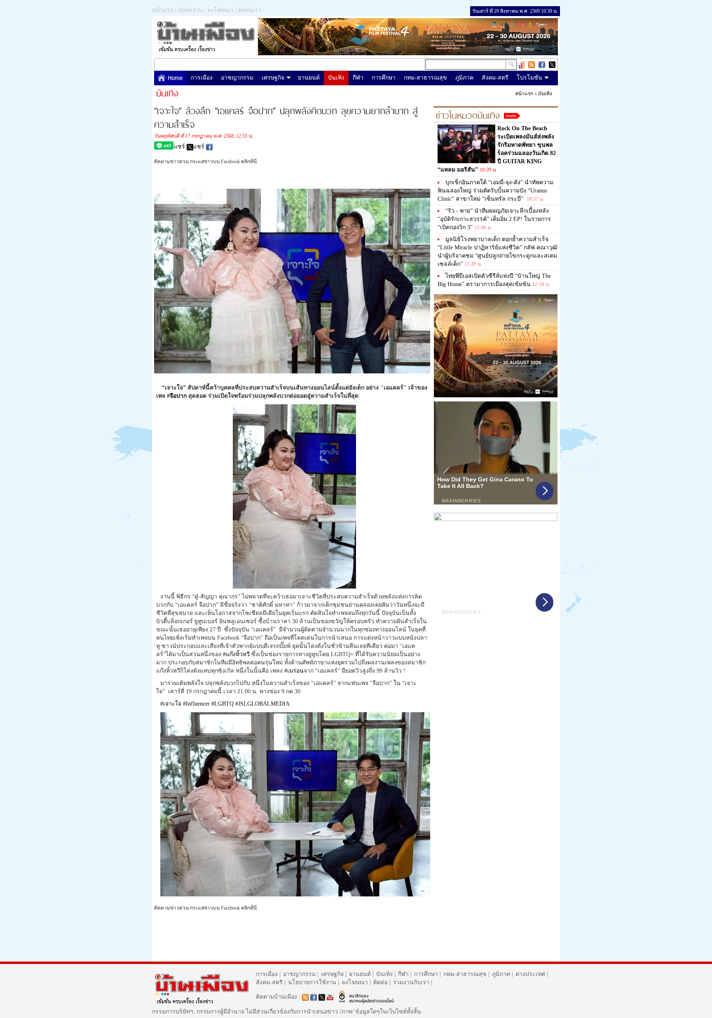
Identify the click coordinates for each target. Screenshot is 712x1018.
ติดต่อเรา (249, 10)
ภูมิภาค (464, 78)
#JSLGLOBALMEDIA (262, 704)
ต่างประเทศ (530, 974)
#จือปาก (177, 396)
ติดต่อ (380, 982)
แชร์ (180, 146)
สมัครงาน (190, 10)
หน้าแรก (162, 10)
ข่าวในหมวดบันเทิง (468, 114)
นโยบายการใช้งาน (312, 982)
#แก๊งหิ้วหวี (236, 654)
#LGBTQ (222, 704)
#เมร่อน (294, 671)
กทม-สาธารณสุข (425, 78)
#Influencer (196, 704)
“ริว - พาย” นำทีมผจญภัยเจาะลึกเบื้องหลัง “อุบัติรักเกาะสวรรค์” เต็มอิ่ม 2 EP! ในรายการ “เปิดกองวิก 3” (494, 219)
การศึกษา (384, 78)
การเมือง (202, 78)
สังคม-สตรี (495, 78)
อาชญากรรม (237, 78)
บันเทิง (336, 78)
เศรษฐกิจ (273, 78)
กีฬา (358, 78)
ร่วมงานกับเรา (411, 982)
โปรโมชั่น (529, 78)
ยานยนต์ (309, 78)
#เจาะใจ (170, 704)
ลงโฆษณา (220, 10)
